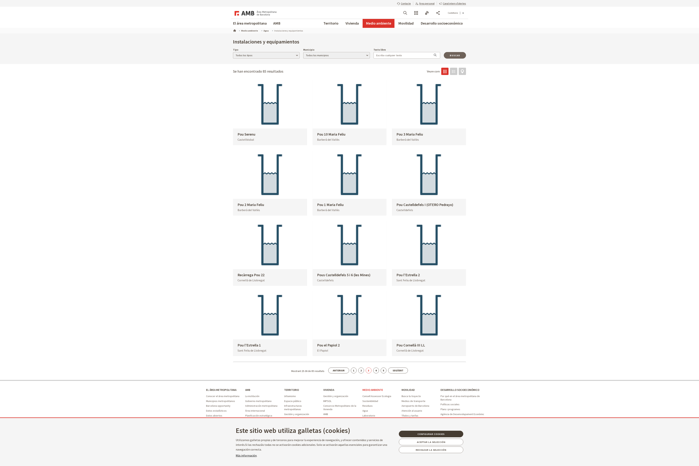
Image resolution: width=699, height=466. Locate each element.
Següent (398, 370)
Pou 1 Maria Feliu (330, 204)
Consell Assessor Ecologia (376, 396)
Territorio (330, 23)
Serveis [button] (416, 13)
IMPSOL (327, 401)
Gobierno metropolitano (258, 401)
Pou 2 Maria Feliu (251, 204)
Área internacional (255, 410)
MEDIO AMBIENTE (372, 390)
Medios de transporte (413, 401)
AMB (276, 23)
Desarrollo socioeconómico (442, 23)
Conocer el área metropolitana (222, 396)
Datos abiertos (214, 415)
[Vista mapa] (462, 71)
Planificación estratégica (258, 415)
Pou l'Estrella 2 (408, 275)
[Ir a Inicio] (234, 30)
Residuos (367, 405)
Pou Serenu (246, 134)
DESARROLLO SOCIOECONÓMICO (460, 390)
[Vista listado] (453, 71)
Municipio (308, 49)
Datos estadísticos (216, 410)
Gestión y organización (296, 414)
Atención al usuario (412, 410)
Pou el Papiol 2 (328, 345)
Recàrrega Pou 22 (251, 275)
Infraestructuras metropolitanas (293, 407)
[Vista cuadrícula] (445, 71)
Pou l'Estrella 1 (249, 345)
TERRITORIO (291, 390)
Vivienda (352, 23)
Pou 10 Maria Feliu (331, 134)
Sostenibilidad (370, 401)
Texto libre (380, 49)
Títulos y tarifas (410, 415)
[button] (404, 3)
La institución (252, 396)
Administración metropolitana (261, 405)
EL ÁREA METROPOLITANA (221, 390)
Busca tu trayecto (411, 396)
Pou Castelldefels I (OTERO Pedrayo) (424, 204)
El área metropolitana (250, 23)
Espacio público (292, 401)
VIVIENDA (328, 390)
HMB (325, 414)
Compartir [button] (438, 13)
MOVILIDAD (408, 390)
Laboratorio (368, 415)
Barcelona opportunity (218, 405)
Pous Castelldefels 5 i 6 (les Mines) (343, 275)
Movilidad (406, 23)
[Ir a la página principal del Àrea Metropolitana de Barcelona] (255, 12)
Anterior (339, 370)
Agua (365, 410)
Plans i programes (450, 409)
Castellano (453, 12)
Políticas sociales (450, 404)
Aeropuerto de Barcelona (415, 405)
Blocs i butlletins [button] (427, 13)
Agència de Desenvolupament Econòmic (462, 414)
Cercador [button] (405, 13)
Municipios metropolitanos (220, 401)
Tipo (235, 49)
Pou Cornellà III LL (410, 345)
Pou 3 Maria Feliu (409, 134)
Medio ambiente (378, 23)
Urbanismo (290, 396)
